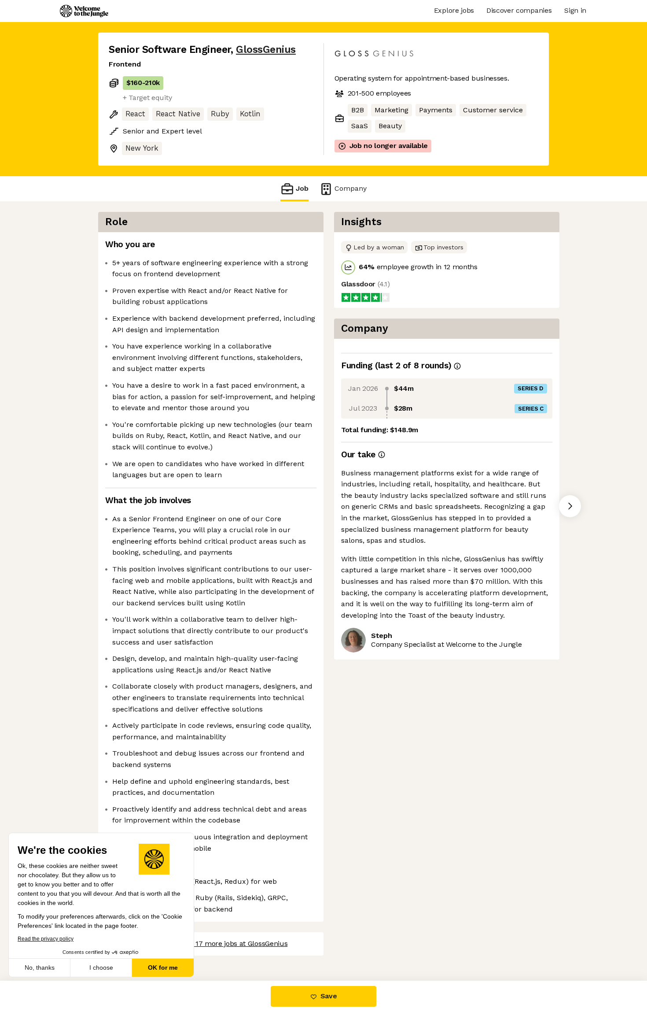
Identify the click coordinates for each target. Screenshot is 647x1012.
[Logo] (84, 11)
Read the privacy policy (46, 939)
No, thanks (40, 967)
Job (302, 188)
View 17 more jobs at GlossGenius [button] (233, 943)
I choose (101, 967)
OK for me (163, 967)
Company (351, 188)
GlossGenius (266, 50)
